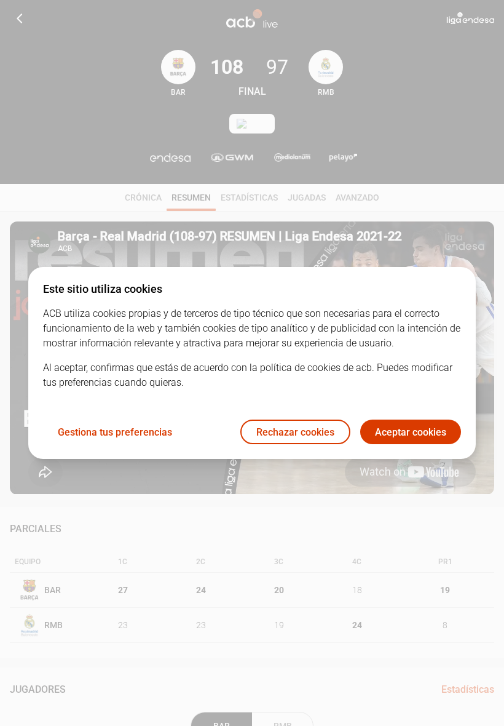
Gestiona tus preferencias (115, 432)
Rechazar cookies (295, 432)
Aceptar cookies (410, 432)
